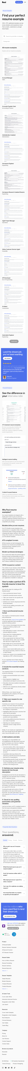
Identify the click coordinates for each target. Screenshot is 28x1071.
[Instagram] (3, 1067)
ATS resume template (12, 661)
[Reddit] (8, 1067)
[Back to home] (4, 2)
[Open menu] (24, 2)
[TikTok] (14, 1067)
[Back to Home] (3, 925)
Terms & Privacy (6, 1063)
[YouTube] (6, 1067)
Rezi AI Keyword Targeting (16, 794)
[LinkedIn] (11, 1067)
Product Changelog (18, 1063)
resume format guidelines (17, 619)
